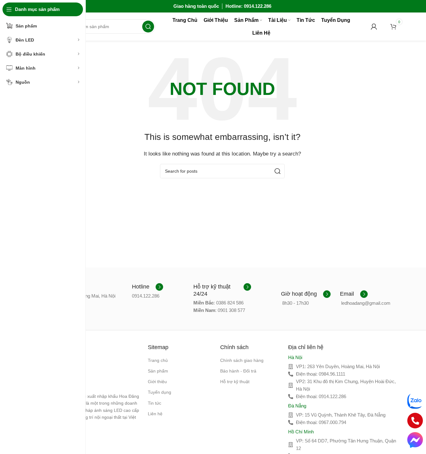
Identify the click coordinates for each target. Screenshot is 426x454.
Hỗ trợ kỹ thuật (234, 381)
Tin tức (154, 403)
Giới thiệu (157, 381)
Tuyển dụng (159, 392)
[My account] (374, 26)
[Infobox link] (147, 287)
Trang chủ (158, 360)
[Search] (148, 26)
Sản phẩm (158, 370)
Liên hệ (155, 413)
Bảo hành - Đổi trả (238, 370)
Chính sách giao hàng (242, 360)
